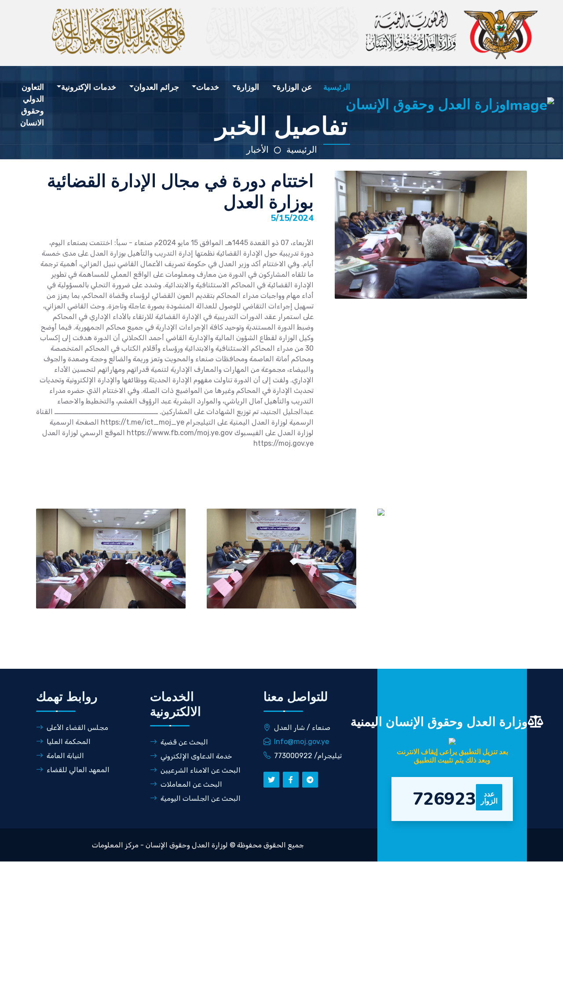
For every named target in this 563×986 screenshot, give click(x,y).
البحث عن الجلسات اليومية (201, 798)
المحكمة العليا (69, 741)
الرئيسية (336, 87)
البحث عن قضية (184, 742)
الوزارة (248, 87)
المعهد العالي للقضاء (78, 770)
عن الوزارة (294, 87)
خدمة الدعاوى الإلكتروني (196, 756)
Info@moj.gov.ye (301, 741)
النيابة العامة (65, 755)
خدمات (207, 87)
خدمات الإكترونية (88, 87)
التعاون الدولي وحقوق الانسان (32, 105)
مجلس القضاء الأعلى (77, 727)
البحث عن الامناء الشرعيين (201, 770)
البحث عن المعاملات (191, 784)
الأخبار (257, 150)
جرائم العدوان (156, 87)
